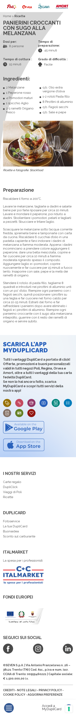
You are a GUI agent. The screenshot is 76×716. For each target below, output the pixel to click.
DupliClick (10, 487)
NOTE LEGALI (26, 690)
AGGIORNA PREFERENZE (45, 694)
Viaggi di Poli (12, 492)
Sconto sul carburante (19, 536)
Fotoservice (11, 521)
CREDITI (9, 690)
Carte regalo (12, 482)
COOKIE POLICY (14, 694)
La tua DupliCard (15, 526)
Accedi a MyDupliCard (51, 707)
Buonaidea (11, 531)
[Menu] (9, 708)
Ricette (8, 497)
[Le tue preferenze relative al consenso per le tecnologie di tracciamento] (69, 709)
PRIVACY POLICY (50, 690)
